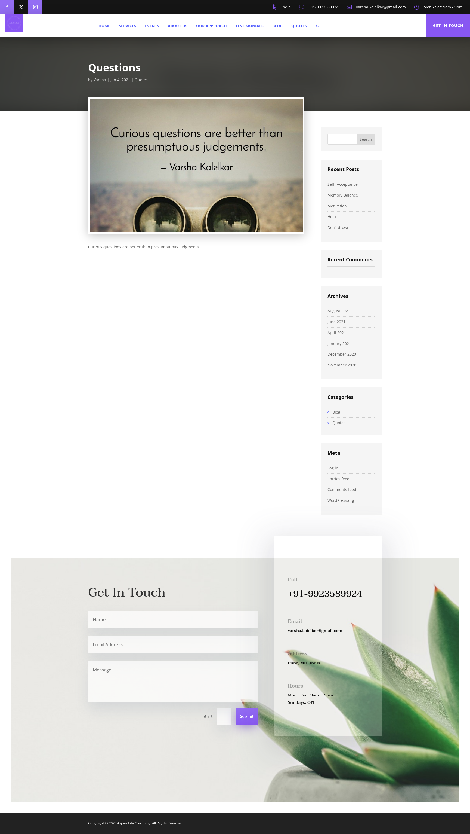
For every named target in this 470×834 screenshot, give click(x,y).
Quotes (299, 25)
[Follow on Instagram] (35, 7)
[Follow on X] (21, 7)
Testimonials (250, 25)
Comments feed (341, 489)
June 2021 (336, 321)
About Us (177, 25)
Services (127, 25)
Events (152, 25)
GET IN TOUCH (448, 25)
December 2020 (341, 354)
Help (331, 216)
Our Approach (211, 25)
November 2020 (341, 365)
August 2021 (338, 310)
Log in (332, 468)
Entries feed (338, 478)
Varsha (100, 79)
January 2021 (339, 343)
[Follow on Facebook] (7, 7)
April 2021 (336, 332)
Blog (277, 25)
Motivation (337, 206)
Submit (246, 716)
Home (104, 25)
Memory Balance (342, 195)
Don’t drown (338, 227)
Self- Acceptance (342, 184)
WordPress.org (340, 500)
